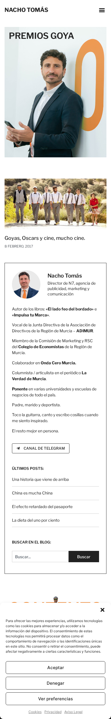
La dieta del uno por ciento (35, 520)
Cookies (35, 712)
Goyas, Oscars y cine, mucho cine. (45, 238)
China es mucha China (32, 492)
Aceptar (55, 667)
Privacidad (52, 712)
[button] (102, 610)
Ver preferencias (55, 698)
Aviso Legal (73, 712)
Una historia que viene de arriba (40, 479)
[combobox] (40, 556)
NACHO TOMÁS (26, 10)
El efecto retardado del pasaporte (42, 506)
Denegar (55, 683)
